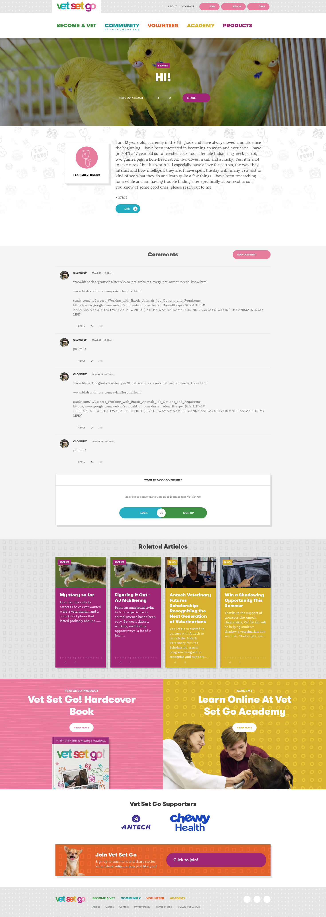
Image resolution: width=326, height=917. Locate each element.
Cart (261, 6)
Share (191, 97)
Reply (81, 326)
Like (100, 326)
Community (122, 25)
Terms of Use (164, 906)
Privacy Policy (142, 906)
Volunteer (163, 25)
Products (237, 25)
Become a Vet (76, 25)
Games (109, 906)
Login (144, 512)
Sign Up (188, 512)
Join (212, 6)
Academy (200, 25)
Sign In (236, 6)
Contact (188, 6)
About (172, 6)
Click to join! (185, 860)
